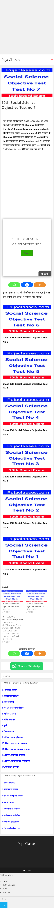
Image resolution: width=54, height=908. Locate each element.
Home (6, 881)
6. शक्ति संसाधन (9, 719)
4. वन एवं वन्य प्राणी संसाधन (13, 707)
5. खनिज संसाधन (9, 713)
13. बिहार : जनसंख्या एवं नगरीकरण (16, 761)
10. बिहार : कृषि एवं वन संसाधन (14, 743)
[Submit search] (4, 905)
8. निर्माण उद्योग (8, 731)
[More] (40, 284)
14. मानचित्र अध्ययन (11, 766)
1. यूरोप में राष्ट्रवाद (8, 782)
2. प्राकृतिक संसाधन (10, 695)
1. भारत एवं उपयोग (10, 689)
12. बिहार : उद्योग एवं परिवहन (13, 755)
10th (5, 888)
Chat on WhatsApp (29, 666)
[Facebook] (27, 284)
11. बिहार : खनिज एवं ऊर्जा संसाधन (16, 749)
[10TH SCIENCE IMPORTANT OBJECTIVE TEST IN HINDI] (14, 629)
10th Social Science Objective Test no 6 (10, 605)
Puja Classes (10, 59)
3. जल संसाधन (8, 701)
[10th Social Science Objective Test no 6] (12, 596)
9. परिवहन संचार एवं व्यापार (13, 737)
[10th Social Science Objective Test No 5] (36, 596)
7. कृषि (5, 725)
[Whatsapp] (14, 284)
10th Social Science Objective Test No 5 (35, 605)
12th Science (9, 884)
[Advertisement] (27, 27)
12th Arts (7, 892)
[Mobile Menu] (52, 59)
